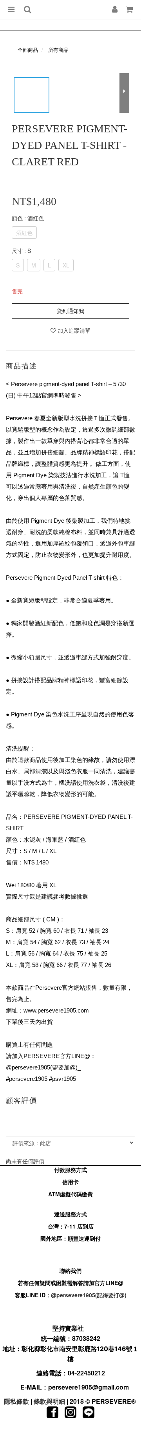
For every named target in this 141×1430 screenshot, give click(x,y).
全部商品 (28, 49)
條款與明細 (49, 1401)
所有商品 (58, 49)
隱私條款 (16, 1401)
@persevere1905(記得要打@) (89, 1295)
